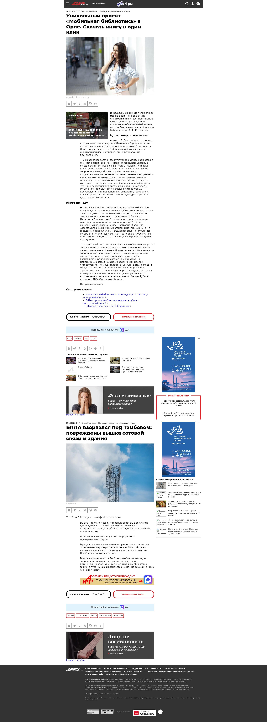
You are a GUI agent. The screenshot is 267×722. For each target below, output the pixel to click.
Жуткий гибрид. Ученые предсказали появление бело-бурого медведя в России (184, 494)
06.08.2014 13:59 (72, 11)
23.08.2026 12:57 (73, 423)
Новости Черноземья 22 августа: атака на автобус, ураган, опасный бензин (178, 403)
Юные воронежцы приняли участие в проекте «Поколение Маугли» (91, 360)
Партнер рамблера (123, 712)
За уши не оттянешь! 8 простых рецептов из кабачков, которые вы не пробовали (184, 504)
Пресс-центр (156, 669)
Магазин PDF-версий (133, 671)
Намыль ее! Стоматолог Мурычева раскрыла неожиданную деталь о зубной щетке (183, 531)
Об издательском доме (175, 669)
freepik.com (71, 503)
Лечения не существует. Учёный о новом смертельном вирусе (182, 484)
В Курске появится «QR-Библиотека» (107, 306)
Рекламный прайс (93, 669)
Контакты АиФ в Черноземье (116, 669)
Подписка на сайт (140, 669)
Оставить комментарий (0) (133, 317)
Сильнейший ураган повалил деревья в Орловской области (178, 414)
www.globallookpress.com (77, 97)
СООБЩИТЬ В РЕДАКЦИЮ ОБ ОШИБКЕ (121, 674)
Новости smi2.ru (75, 414)
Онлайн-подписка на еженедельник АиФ (103, 671)
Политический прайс (94, 674)
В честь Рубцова (85, 367)
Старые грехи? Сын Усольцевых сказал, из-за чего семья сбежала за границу (183, 513)
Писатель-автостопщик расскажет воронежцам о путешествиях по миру (133, 369)
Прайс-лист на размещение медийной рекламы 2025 (171, 671)
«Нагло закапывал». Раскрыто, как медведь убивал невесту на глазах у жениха (183, 522)
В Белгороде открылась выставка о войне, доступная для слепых (92, 377)
